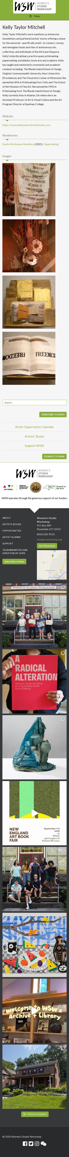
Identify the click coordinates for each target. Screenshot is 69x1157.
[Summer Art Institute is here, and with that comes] (34, 945)
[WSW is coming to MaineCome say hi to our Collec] (34, 813)
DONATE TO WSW (54, 456)
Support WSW (34, 445)
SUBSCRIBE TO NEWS (53, 414)
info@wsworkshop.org (49, 539)
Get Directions (47, 545)
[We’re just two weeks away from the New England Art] (34, 681)
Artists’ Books (34, 436)
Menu (37, 16)
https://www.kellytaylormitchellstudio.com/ (26, 124)
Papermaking (51, 144)
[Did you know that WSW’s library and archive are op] (34, 1011)
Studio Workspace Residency (18, 144)
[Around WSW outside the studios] (34, 1077)
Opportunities (11, 530)
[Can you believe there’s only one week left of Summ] (34, 879)
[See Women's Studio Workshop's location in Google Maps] (52, 564)
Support (7, 543)
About (6, 517)
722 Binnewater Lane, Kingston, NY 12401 (15, 551)
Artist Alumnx (11, 537)
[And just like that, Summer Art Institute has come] (34, 615)
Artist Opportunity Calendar (34, 427)
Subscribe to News (14, 561)
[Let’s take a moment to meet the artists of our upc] (34, 747)
